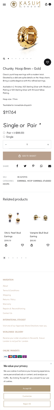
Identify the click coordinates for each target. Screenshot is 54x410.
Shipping (7, 295)
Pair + (15, 132)
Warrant (6, 304)
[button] (4, 59)
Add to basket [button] (31, 246)
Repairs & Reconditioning (14, 308)
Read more (6, 246)
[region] (27, 385)
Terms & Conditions (11, 290)
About (5, 285)
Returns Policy (9, 299)
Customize (27, 396)
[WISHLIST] (22, 245)
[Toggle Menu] (4, 4)
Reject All (27, 403)
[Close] (51, 363)
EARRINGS (21, 180)
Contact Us (7, 313)
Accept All (27, 388)
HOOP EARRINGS (34, 180)
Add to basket (29, 155)
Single (9, 136)
